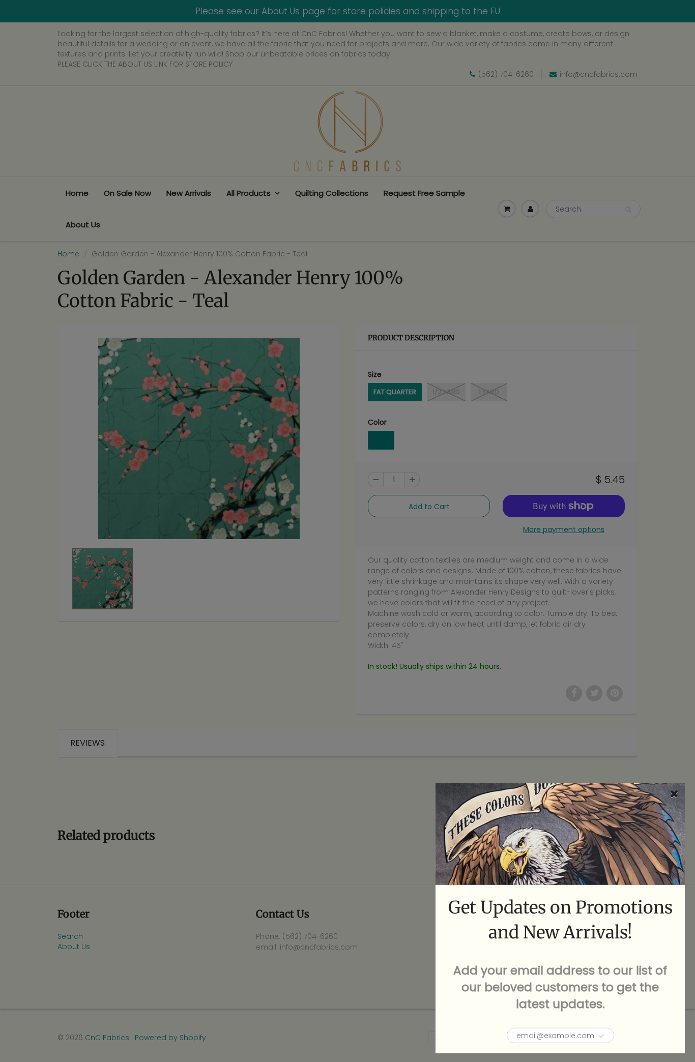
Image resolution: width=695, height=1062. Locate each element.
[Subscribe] (601, 1036)
